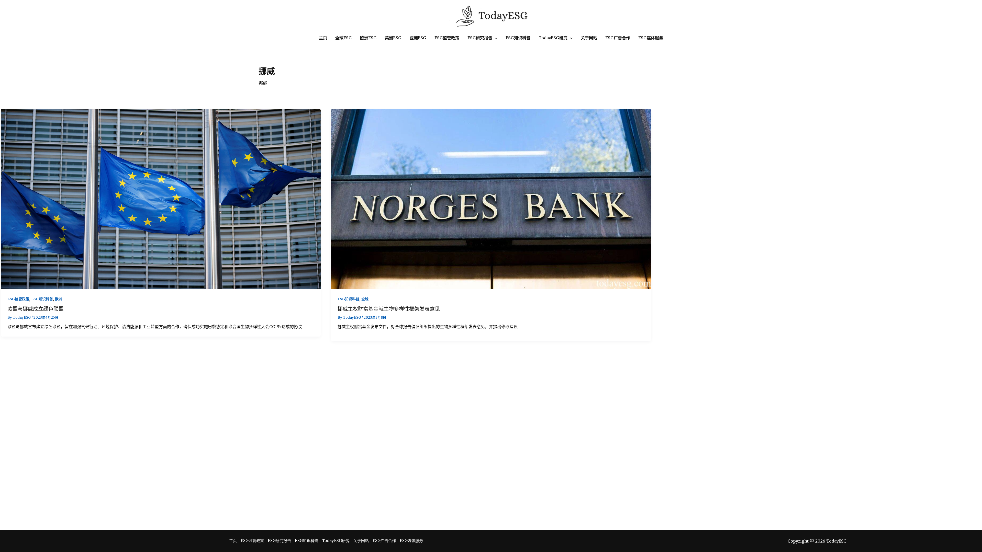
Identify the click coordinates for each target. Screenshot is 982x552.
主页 (233, 540)
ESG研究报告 (279, 540)
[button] (494, 38)
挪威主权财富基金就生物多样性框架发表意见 (389, 309)
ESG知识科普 (42, 299)
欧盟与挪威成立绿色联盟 (35, 309)
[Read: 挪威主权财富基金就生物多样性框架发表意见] (491, 198)
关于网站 (361, 540)
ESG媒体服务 (411, 540)
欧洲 (58, 299)
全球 (365, 299)
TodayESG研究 (336, 540)
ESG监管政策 (18, 299)
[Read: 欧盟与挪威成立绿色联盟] (161, 198)
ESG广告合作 (384, 540)
